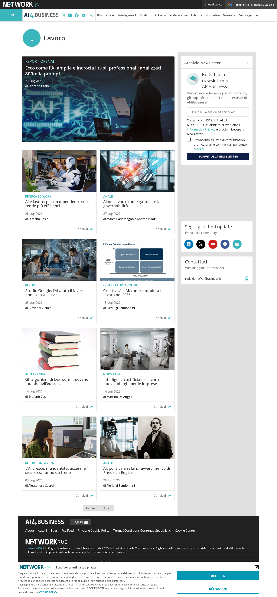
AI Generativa (179, 15)
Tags (54, 530)
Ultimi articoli (106, 15)
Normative (213, 15)
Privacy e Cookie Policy (93, 530)
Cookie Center (185, 530)
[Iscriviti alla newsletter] (237, 244)
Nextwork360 (33, 548)
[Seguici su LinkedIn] (188, 244)
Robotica (197, 15)
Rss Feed (67, 530)
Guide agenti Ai (248, 15)
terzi (200, 149)
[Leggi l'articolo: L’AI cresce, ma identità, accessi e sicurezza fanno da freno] (59, 459)
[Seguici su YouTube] (212, 244)
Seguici (78, 522)
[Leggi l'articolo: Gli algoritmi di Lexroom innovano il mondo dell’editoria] (59, 370)
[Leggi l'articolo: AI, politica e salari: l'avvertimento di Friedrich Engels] (137, 459)
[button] (11, 15)
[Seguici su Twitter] (200, 244)
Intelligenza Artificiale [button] (132, 15)
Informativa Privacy (201, 129)
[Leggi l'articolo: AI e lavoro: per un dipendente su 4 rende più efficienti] (59, 192)
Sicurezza (229, 15)
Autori (42, 530)
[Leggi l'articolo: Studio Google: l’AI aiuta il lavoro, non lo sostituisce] (59, 281)
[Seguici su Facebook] (225, 244)
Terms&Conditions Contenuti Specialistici (142, 530)
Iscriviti (218, 156)
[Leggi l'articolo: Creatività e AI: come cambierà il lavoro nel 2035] (137, 281)
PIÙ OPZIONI (218, 589)
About (29, 530)
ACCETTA (218, 575)
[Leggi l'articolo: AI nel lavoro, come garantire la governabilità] (137, 192)
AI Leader (161, 15)
